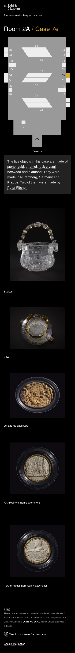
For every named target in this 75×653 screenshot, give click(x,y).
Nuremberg (28, 177)
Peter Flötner (17, 187)
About (39, 15)
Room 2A (17, 28)
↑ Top (7, 608)
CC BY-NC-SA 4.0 (31, 622)
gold (20, 166)
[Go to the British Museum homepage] (12, 8)
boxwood (14, 172)
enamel (31, 166)
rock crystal (47, 166)
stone (11, 166)
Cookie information (14, 643)
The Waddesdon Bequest (18, 15)
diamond (35, 172)
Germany (46, 177)
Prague (12, 182)
